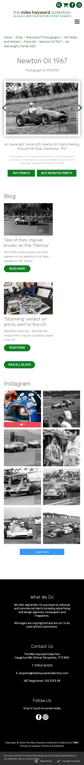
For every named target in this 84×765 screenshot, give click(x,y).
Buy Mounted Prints (56, 173)
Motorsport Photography (43, 37)
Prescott (30, 42)
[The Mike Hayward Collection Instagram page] (79, 5)
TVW (75, 742)
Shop (19, 37)
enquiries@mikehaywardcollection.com (43, 673)
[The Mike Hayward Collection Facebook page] (72, 5)
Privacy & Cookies (30, 746)
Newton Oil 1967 (50, 42)
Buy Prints (21, 173)
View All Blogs (19, 364)
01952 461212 (43, 665)
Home (8, 37)
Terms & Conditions (53, 746)
